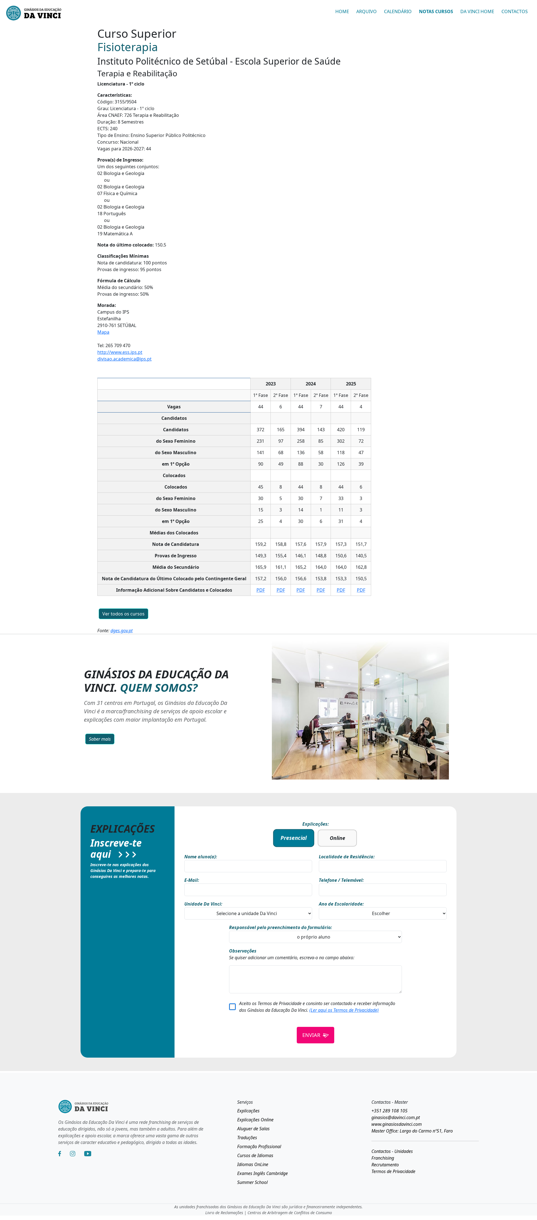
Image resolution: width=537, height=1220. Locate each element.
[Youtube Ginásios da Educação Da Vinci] (87, 1153)
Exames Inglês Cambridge (262, 1173)
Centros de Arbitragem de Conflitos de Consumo (290, 1212)
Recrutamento (385, 1165)
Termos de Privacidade (393, 1171)
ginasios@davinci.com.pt (395, 1117)
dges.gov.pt (121, 630)
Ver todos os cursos (123, 614)
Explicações (248, 1111)
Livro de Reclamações (224, 1212)
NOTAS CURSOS (436, 11)
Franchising (382, 1158)
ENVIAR (311, 1035)
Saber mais (100, 739)
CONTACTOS (514, 11)
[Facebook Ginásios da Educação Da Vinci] (59, 1153)
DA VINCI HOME (477, 11)
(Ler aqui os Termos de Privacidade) (344, 1010)
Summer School (252, 1182)
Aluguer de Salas (253, 1129)
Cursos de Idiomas (255, 1155)
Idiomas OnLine (252, 1164)
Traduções (247, 1137)
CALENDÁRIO (398, 11)
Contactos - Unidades (392, 1151)
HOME (342, 11)
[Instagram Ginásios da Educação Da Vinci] (72, 1153)
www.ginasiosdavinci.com (396, 1124)
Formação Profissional (259, 1146)
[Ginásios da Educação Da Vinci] (34, 13)
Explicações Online (255, 1120)
